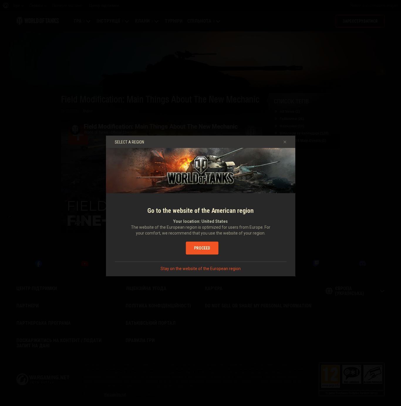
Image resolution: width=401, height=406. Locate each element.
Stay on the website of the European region (201, 268)
